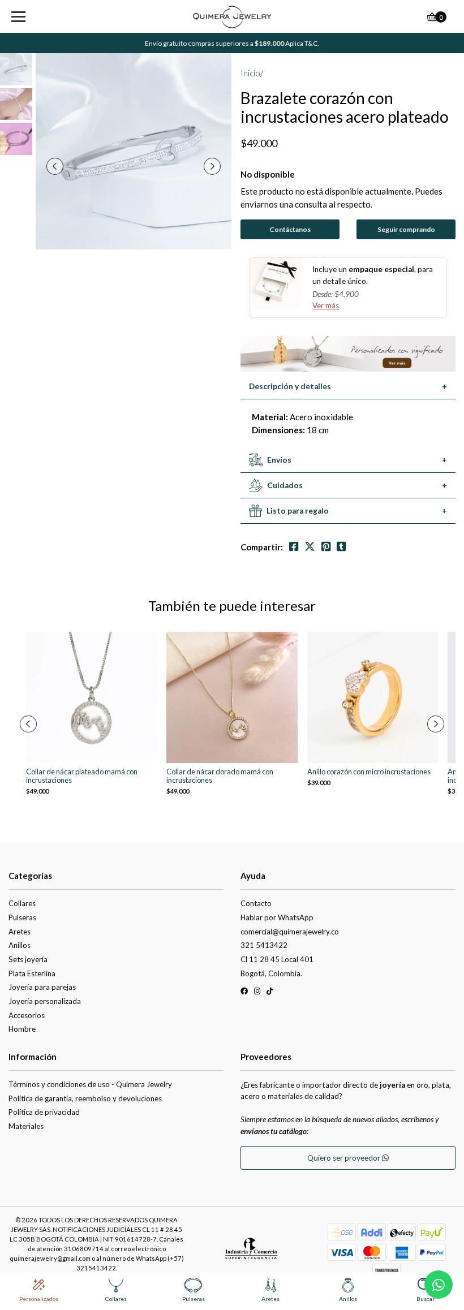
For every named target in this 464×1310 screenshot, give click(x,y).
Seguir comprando (406, 229)
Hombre (22, 1028)
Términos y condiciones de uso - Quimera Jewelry (90, 1084)
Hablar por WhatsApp (276, 917)
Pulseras (22, 917)
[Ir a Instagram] (257, 993)
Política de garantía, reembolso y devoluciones (85, 1098)
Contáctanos (290, 229)
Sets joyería (28, 959)
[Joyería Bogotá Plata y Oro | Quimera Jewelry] (232, 17)
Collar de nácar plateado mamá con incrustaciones (82, 776)
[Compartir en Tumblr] (341, 546)
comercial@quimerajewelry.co (289, 931)
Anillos (19, 945)
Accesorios (26, 1015)
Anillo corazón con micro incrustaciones (369, 772)
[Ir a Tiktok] (270, 993)
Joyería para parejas (42, 987)
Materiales (26, 1126)
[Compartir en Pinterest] (325, 546)
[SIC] (251, 1252)
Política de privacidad (44, 1112)
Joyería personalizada (44, 1001)
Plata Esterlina (31, 973)
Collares (22, 903)
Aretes (19, 931)
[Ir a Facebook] (244, 993)
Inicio (250, 73)
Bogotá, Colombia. (271, 973)
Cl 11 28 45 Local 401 (276, 959)
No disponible (267, 174)
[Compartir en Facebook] (293, 546)
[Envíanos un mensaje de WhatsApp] (438, 1284)
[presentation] (54, 166)
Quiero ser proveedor (344, 1157)
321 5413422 (263, 945)
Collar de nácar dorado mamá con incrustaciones (219, 776)
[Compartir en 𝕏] (309, 546)
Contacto (256, 903)
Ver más (325, 305)
